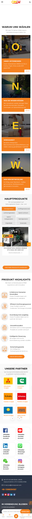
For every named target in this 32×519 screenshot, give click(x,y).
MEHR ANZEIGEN (14, 253)
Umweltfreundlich (16, 325)
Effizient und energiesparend (20, 304)
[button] (29, 244)
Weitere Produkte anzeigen (16, 267)
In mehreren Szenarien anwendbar (18, 293)
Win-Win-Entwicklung (13, 179)
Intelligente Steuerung (18, 336)
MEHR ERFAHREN (16, 356)
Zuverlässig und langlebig (19, 315)
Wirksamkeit (9, 140)
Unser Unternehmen (12, 61)
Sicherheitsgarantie (17, 347)
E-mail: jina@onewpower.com (12, 504)
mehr (27, 71)
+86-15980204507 (9, 509)
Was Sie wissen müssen (13, 100)
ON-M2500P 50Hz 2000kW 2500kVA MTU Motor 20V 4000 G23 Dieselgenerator (15, 249)
